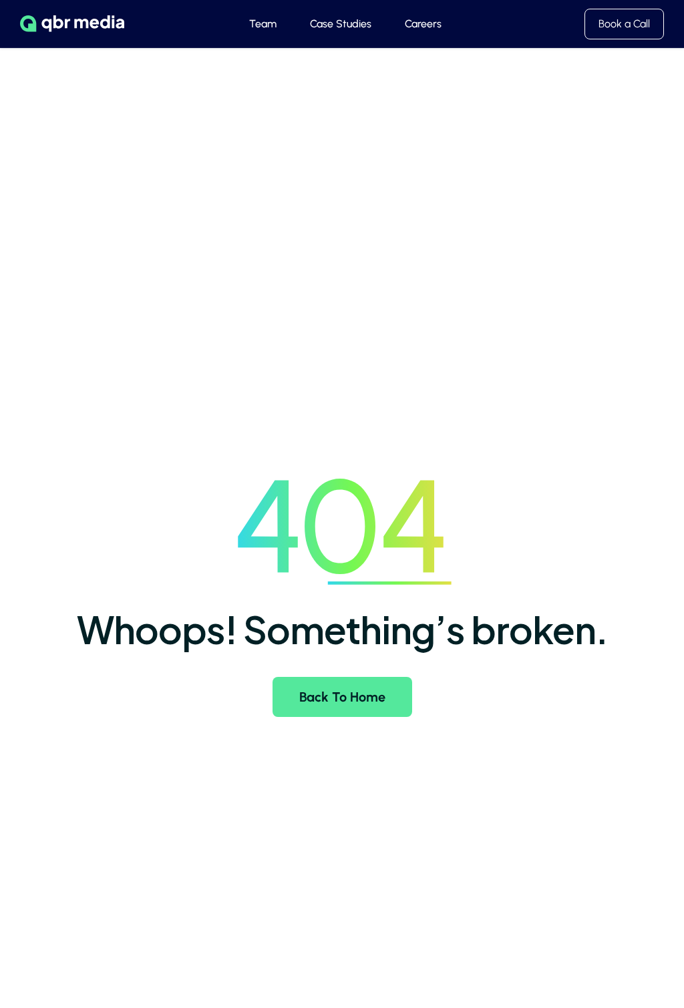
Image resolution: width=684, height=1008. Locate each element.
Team (263, 23)
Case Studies (340, 23)
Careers (423, 23)
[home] (72, 23)
